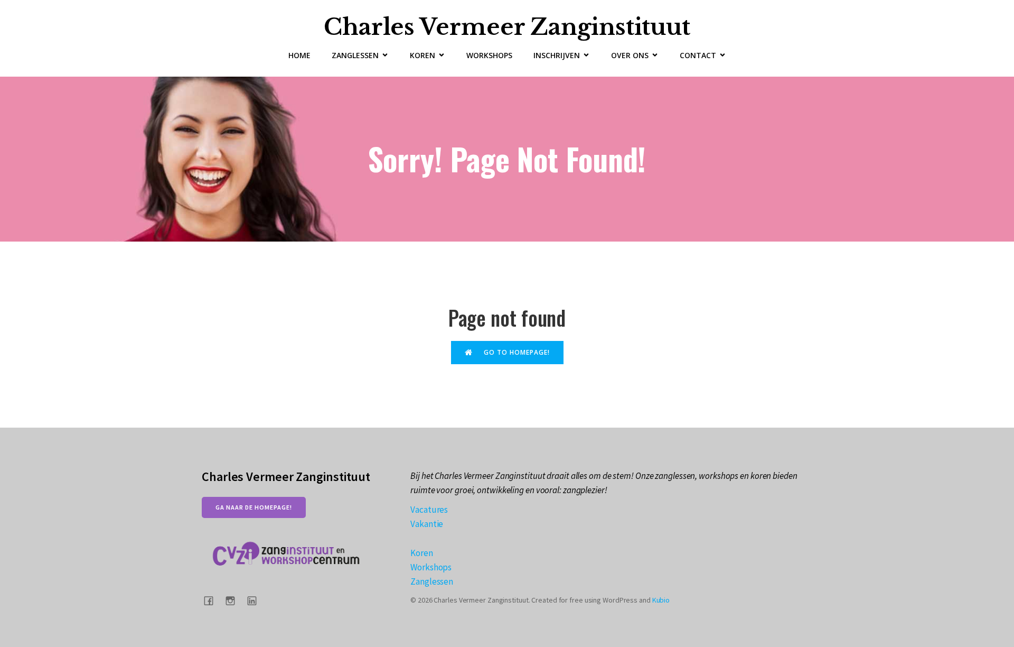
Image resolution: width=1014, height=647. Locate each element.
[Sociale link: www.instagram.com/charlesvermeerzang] (234, 600)
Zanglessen (431, 581)
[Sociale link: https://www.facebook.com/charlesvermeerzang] (212, 600)
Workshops (489, 55)
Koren (421, 553)
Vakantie (426, 524)
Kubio (661, 600)
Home (299, 55)
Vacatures (429, 509)
